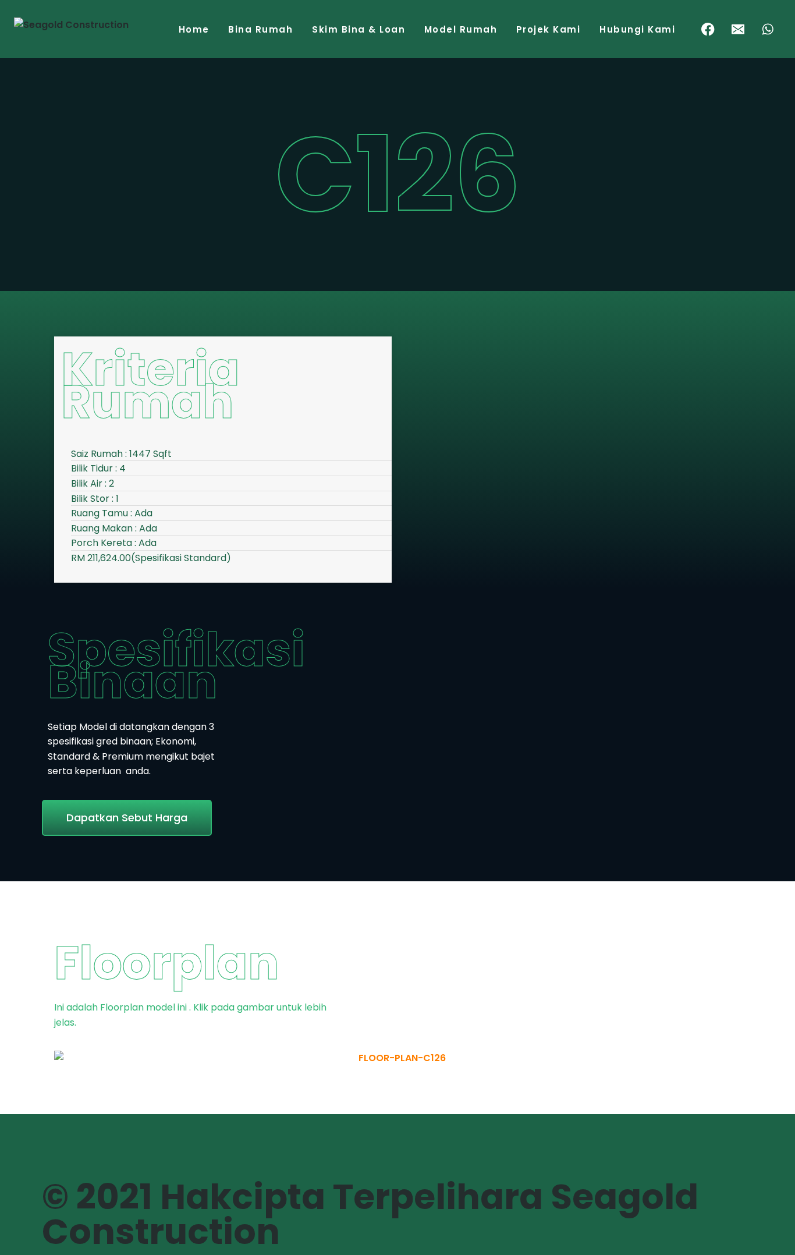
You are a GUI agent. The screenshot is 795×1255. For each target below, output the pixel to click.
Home (194, 29)
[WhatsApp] (768, 29)
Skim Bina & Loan (358, 29)
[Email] (738, 29)
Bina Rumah (260, 29)
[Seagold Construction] (72, 32)
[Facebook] (708, 29)
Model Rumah (461, 29)
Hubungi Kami (637, 29)
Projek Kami (548, 29)
